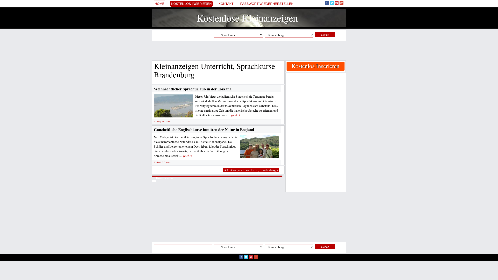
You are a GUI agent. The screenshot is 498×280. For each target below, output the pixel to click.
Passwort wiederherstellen (267, 4)
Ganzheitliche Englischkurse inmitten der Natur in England (204, 129)
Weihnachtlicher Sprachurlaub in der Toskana (192, 89)
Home (159, 4)
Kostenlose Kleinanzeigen (247, 17)
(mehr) (235, 115)
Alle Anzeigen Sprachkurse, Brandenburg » (251, 170)
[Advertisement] (249, 50)
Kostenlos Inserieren (191, 4)
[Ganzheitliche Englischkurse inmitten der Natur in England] (259, 153)
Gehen (325, 34)
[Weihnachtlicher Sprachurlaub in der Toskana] (180, 113)
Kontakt (225, 4)
